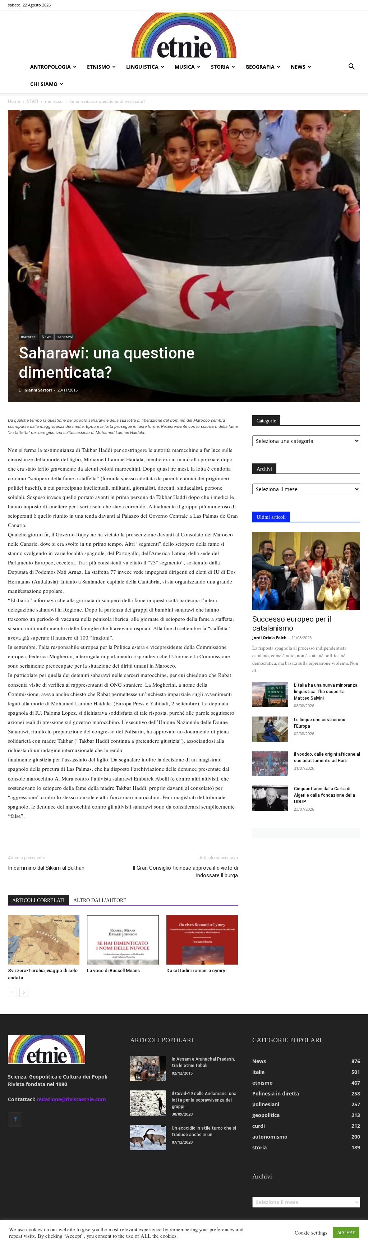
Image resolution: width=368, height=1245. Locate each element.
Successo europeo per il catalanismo (291, 623)
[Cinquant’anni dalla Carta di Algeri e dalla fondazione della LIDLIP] (270, 798)
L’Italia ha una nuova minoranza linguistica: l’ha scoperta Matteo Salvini (326, 692)
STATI (32, 101)
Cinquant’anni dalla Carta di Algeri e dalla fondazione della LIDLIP (324, 795)
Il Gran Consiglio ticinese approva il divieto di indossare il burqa (185, 872)
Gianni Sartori (38, 390)
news (298, 66)
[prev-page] (12, 992)
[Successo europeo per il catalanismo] (306, 571)
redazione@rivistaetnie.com (71, 1099)
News (46, 336)
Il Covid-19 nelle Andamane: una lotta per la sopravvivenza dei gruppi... (204, 1100)
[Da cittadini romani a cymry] (202, 940)
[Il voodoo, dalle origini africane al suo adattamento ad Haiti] (270, 763)
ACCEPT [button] (346, 1232)
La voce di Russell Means (113, 970)
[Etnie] (184, 34)
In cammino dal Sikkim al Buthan (46, 868)
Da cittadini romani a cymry (195, 970)
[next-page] (23, 992)
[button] (351, 67)
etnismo (98, 66)
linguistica (142, 66)
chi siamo (44, 84)
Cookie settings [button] (311, 1233)
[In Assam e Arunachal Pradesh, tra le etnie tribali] (148, 1068)
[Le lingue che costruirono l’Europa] (270, 729)
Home (14, 101)
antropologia (50, 66)
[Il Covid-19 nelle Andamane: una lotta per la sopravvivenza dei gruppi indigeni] (148, 1103)
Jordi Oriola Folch (269, 637)
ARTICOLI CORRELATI (38, 900)
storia (220, 66)
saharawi (65, 336)
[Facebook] (15, 1119)
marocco (54, 101)
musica (185, 66)
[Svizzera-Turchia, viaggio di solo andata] (43, 940)
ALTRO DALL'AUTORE (99, 900)
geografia (260, 66)
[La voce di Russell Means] (122, 940)
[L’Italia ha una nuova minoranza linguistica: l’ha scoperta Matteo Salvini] (270, 694)
